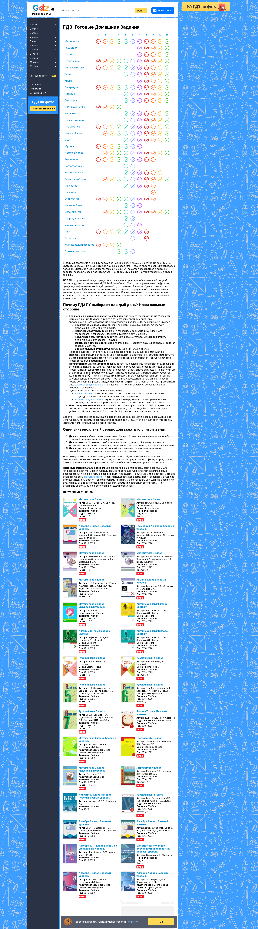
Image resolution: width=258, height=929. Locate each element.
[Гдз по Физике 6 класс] (133, 74)
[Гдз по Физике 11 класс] (167, 74)
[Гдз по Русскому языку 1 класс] (98, 61)
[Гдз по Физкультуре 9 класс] (153, 198)
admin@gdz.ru (51, 914)
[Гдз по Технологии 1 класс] (98, 159)
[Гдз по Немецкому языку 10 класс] (160, 133)
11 (167, 34)
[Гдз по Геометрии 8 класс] (146, 47)
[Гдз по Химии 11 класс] (167, 80)
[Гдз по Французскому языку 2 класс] (105, 179)
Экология (70, 238)
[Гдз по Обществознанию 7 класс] (139, 120)
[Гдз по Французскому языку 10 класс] (160, 179)
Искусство (71, 185)
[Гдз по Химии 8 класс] (146, 80)
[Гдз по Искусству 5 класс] (126, 185)
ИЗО (67, 231)
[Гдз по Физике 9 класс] (153, 74)
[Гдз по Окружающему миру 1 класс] (98, 107)
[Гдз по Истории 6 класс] (133, 93)
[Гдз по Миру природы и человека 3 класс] (112, 244)
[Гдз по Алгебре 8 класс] (146, 54)
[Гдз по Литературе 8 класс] (146, 87)
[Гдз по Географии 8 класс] (146, 100)
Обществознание (75, 120)
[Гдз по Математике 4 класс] (119, 41)
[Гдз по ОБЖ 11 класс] (167, 139)
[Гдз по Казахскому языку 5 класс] (126, 152)
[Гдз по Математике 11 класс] (167, 41)
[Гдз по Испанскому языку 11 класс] (167, 212)
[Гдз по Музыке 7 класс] (139, 146)
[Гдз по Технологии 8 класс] (146, 159)
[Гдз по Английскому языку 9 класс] (153, 67)
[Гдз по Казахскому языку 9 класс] (153, 152)
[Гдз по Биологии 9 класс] (153, 113)
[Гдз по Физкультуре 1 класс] (98, 198)
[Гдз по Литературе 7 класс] (139, 87)
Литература (71, 87)
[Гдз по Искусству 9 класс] (153, 185)
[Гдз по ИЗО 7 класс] (139, 231)
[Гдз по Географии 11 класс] (167, 100)
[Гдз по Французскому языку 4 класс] (119, 179)
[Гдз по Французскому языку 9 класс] (153, 179)
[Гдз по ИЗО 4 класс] (119, 231)
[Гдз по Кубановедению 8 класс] (146, 172)
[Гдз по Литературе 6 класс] (133, 87)
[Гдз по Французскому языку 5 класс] (126, 179)
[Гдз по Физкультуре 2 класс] (105, 198)
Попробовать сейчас (43, 108)
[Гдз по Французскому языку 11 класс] (167, 179)
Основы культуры (75, 251)
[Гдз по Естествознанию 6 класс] (133, 166)
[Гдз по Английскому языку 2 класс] (105, 67)
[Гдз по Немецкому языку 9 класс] (153, 133)
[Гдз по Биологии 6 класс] (133, 113)
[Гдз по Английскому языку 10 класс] (160, 67)
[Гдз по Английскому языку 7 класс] (139, 67)
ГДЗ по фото (40, 75)
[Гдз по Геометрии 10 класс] (160, 47)
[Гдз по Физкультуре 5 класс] (126, 198)
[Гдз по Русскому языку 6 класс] (133, 61)
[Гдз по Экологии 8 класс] (146, 238)
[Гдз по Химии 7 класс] (139, 80)
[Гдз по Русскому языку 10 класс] (160, 61)
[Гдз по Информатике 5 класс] (126, 126)
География (71, 100)
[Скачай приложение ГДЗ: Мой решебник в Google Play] (42, 922)
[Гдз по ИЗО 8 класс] (146, 231)
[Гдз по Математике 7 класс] (139, 41)
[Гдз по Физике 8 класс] (146, 74)
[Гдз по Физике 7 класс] (139, 74)
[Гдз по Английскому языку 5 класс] (126, 67)
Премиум (34, 914)
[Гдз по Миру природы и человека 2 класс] (105, 244)
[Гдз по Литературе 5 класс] (126, 87)
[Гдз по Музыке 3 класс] (112, 146)
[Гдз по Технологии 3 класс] (112, 159)
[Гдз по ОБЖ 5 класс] (126, 139)
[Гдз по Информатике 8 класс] (146, 126)
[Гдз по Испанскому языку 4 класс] (119, 212)
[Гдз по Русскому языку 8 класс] (146, 61)
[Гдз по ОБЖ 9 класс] (153, 139)
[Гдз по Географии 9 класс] (153, 100)
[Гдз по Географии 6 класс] (133, 100)
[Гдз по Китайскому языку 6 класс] (133, 205)
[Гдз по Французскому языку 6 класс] (133, 179)
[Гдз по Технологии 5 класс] (126, 159)
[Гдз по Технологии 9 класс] (153, 159)
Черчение (70, 192)
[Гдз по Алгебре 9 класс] (153, 54)
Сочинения (35, 84)
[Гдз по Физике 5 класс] (126, 74)
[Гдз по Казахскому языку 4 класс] (119, 152)
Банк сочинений (84, 396)
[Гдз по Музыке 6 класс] (133, 146)
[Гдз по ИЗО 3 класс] (112, 231)
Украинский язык (74, 225)
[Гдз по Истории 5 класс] (126, 93)
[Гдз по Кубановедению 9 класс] (153, 172)
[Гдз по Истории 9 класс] (153, 93)
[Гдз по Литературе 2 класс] (105, 87)
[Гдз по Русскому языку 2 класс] (105, 61)
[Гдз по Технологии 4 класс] (119, 159)
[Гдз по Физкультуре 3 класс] (112, 198)
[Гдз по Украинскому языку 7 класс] (139, 225)
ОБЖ (67, 139)
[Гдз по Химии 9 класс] (153, 80)
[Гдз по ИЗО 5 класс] (126, 231)
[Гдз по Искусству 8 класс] (146, 185)
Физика (69, 74)
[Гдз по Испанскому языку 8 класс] (146, 212)
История (70, 93)
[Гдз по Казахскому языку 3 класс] (112, 152)
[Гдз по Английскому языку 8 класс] (146, 67)
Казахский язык (74, 152)
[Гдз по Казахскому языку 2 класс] (105, 152)
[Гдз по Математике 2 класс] (105, 41)
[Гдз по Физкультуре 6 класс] (133, 198)
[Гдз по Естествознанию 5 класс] (126, 166)
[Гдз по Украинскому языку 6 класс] (133, 225)
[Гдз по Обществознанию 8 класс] (146, 120)
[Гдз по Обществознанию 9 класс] (153, 120)
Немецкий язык (73, 133)
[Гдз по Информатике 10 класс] (160, 126)
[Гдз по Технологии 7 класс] (139, 159)
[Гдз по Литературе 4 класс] (119, 87)
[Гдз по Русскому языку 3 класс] (112, 61)
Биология (70, 113)
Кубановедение (74, 172)
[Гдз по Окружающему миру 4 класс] (119, 107)
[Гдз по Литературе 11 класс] (167, 87)
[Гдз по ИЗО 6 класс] (133, 231)
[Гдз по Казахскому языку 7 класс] (139, 152)
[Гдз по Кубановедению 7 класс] (139, 172)
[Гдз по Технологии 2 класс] (105, 159)
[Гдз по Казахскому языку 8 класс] (146, 152)
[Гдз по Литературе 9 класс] (153, 87)
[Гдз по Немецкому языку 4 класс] (119, 133)
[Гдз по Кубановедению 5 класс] (126, 172)
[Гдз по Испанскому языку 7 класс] (139, 212)
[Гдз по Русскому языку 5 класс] (126, 61)
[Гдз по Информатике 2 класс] (105, 126)
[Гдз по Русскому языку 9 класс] (153, 61)
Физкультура (72, 198)
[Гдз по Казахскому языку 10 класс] (160, 152)
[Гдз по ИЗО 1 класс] (98, 231)
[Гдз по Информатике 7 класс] (139, 126)
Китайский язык (74, 205)
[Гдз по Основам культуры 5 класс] (126, 251)
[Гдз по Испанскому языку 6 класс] (133, 212)
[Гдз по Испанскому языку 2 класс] (105, 212)
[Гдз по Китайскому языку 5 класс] (126, 205)
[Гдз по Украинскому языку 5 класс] (126, 225)
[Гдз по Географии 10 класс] (160, 100)
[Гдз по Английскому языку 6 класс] (133, 67)
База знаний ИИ (38, 93)
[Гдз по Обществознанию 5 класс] (126, 120)
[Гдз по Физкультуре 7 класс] (139, 198)
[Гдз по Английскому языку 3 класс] (112, 67)
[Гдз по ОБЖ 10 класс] (160, 139)
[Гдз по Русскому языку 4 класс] (119, 61)
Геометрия (71, 47)
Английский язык (74, 67)
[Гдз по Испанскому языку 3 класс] (112, 212)
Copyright (171, 914)
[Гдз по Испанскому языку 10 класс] (160, 212)
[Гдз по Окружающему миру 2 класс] (105, 107)
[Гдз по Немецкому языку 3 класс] (112, 133)
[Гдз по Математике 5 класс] (126, 41)
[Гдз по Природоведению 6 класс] (133, 218)
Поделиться (73, 259)
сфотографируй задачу (88, 387)
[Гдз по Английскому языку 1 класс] (98, 67)
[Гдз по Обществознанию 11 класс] (167, 120)
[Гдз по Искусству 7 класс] (139, 185)
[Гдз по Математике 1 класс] (98, 41)
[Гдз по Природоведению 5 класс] (126, 218)
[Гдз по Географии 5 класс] (126, 100)
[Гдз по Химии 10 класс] (160, 80)
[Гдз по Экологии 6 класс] (133, 238)
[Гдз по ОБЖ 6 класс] (133, 139)
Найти (140, 10)
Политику (132, 921)
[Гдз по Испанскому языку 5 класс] (126, 212)
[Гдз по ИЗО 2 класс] (105, 231)
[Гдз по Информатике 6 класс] (133, 126)
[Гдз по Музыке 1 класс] (98, 146)
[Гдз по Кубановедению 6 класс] (133, 172)
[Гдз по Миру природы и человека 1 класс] (98, 244)
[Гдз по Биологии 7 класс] (139, 113)
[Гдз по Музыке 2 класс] (105, 146)
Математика (72, 41)
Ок (161, 921)
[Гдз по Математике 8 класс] (146, 41)
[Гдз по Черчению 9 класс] (153, 192)
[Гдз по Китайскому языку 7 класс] (139, 205)
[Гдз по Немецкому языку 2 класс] (105, 133)
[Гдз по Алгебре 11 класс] (167, 54)
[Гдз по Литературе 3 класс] (112, 87)
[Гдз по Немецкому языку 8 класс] (146, 133)
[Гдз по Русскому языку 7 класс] (139, 61)
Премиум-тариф (93, 479)
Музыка (69, 146)
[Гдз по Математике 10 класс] (160, 41)
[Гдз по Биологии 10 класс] (160, 113)
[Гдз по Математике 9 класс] (153, 41)
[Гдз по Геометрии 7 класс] (139, 47)
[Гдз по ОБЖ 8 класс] (146, 139)
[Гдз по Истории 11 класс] (167, 93)
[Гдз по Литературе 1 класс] (98, 87)
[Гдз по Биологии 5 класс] (126, 113)
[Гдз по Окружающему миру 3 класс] (112, 107)
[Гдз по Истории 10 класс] (160, 93)
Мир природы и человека (79, 244)
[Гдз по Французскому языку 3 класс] (112, 179)
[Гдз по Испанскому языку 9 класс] (153, 212)
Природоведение (75, 218)
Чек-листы (35, 88)
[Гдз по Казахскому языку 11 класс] (167, 152)
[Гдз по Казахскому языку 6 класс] (133, 152)
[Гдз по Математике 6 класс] (133, 41)
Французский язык (75, 179)
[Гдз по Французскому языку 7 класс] (139, 179)
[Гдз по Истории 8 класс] (146, 93)
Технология (71, 159)
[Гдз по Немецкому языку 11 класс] (167, 133)
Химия (68, 80)
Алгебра (69, 54)
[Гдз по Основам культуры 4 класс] (119, 251)
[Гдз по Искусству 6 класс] (133, 185)
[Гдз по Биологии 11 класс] (167, 113)
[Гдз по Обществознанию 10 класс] (160, 120)
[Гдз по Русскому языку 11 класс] (167, 61)
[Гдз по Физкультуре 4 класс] (119, 198)
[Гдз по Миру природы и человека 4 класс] (119, 244)
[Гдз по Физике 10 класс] (160, 74)
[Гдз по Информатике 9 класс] (153, 126)
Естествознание (74, 165)
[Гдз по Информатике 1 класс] (98, 126)
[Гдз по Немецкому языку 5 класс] (126, 133)
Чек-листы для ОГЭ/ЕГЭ (89, 402)
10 (160, 34)
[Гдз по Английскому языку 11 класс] (167, 67)
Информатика (72, 126)
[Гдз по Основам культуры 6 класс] (133, 251)
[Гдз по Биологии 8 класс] (146, 113)
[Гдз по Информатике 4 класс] (119, 126)
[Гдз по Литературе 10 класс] (160, 87)
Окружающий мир (75, 106)
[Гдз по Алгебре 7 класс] (139, 54)
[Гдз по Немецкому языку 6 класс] (133, 133)
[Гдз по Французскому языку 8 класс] (146, 179)
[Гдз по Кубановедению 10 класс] (160, 172)
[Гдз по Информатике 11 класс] (167, 126)
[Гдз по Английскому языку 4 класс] (119, 67)
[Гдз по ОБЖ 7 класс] (139, 139)
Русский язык (72, 60)
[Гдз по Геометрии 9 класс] (153, 47)
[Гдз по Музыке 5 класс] (126, 146)
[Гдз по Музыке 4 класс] (119, 146)
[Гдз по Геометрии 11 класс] (167, 47)
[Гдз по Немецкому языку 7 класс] (139, 133)
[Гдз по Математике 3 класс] (112, 41)
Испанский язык (74, 211)
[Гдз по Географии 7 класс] (139, 100)
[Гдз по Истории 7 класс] (139, 93)
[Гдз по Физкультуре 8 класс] (146, 198)
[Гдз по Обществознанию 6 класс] (133, 120)
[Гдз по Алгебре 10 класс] (160, 54)
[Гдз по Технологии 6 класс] (133, 159)
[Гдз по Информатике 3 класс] (112, 126)
